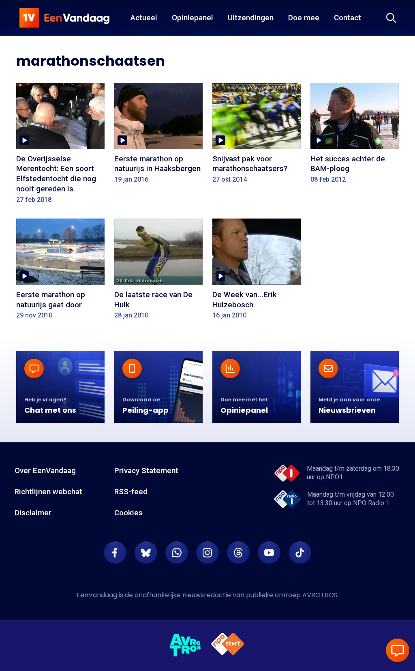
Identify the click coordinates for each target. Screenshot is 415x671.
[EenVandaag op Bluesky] (146, 552)
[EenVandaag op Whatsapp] (176, 552)
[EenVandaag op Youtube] (269, 552)
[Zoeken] (391, 18)
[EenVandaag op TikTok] (300, 552)
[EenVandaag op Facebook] (115, 552)
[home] (64, 18)
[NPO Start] (228, 645)
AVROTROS (320, 595)
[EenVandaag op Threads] (238, 552)
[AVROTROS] (185, 645)
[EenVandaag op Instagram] (207, 552)
